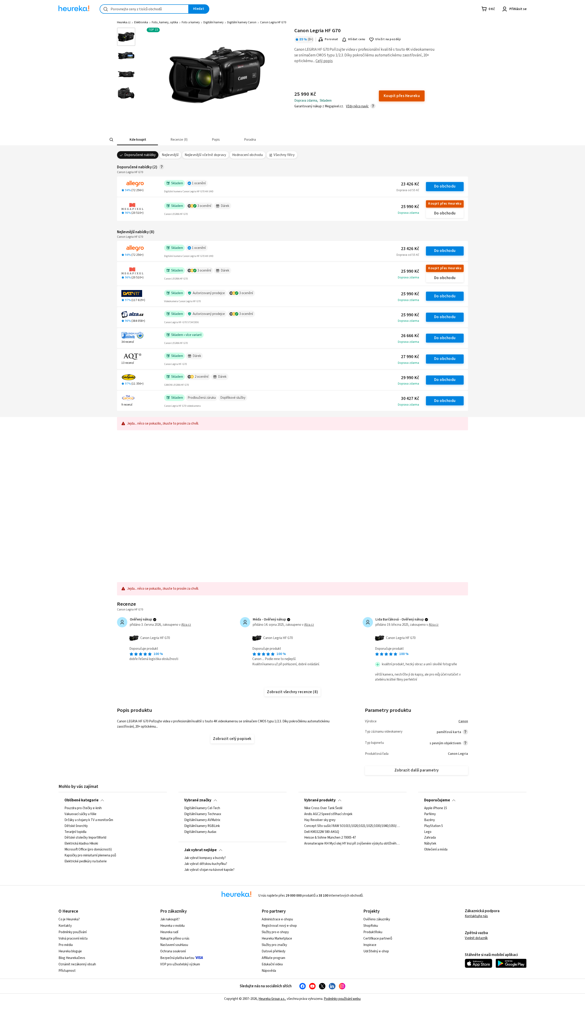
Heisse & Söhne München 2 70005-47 (330, 837)
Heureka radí (169, 932)
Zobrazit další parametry (416, 770)
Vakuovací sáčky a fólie (80, 814)
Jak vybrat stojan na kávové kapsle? (209, 870)
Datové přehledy (273, 951)
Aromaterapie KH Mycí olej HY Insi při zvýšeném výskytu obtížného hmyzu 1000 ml (352, 843)
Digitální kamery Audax (200, 831)
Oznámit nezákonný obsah (77, 964)
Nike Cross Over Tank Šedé (323, 808)
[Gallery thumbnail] (126, 37)
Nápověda (269, 970)
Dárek (225, 205)
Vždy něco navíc (357, 106)
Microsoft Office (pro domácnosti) (88, 849)
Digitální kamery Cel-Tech (202, 808)
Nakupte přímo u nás (174, 938)
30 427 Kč (410, 399)
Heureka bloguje (70, 951)
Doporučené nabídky (140, 155)
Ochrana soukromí (173, 951)
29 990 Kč (410, 378)
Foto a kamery (191, 22)
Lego (427, 831)
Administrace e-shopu (277, 919)
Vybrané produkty (320, 800)
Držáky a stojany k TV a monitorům (88, 820)
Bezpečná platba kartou (177, 958)
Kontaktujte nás (476, 916)
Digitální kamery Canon (241, 22)
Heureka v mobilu (172, 925)
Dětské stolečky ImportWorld (85, 837)
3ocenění (204, 205)
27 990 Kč (410, 357)
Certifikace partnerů (377, 938)
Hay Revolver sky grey (319, 820)
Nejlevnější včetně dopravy (205, 155)
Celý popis (324, 61)
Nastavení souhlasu (174, 945)
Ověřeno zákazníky (376, 919)
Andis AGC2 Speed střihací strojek (328, 814)
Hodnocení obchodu (247, 155)
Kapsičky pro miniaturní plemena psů (90, 855)
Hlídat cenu (356, 39)
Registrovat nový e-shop (279, 925)
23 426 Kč (410, 184)
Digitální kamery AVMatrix (202, 820)
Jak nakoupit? (170, 919)
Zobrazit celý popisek (232, 739)
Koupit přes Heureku (444, 203)
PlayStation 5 (433, 826)
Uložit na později (388, 39)
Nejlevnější (170, 155)
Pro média (65, 945)
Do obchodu (445, 186)
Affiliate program (273, 958)
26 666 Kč (410, 336)
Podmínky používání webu (342, 998)
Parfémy (430, 814)
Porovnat (331, 39)
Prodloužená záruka (202, 397)
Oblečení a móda (435, 849)
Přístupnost (67, 970)
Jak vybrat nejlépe (200, 850)
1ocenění (199, 183)
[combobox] (144, 9)
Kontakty (65, 925)
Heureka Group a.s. (271, 998)
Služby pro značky (274, 945)
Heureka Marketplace (277, 938)
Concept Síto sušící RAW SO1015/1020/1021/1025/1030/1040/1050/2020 (352, 826)
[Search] (111, 140)
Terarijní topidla (75, 831)
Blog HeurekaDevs (71, 958)
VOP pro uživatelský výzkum (180, 964)
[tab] (137, 139)
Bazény (429, 820)
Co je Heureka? (69, 919)
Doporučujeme (437, 800)
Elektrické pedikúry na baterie (85, 861)
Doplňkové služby (232, 397)
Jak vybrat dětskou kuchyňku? (205, 864)
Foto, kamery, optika (165, 22)
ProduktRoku (372, 932)
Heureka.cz (123, 22)
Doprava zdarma (408, 213)
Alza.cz (186, 624)
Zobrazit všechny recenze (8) (292, 692)
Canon (463, 721)
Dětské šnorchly (76, 826)
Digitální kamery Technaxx (202, 814)
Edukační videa (272, 964)
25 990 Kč (410, 207)
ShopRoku (370, 925)
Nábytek (430, 843)
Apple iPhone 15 (435, 808)
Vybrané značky (197, 800)
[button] (137, 140)
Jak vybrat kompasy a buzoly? (205, 858)
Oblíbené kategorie (81, 800)
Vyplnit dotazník (476, 938)
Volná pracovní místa (73, 938)
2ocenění (201, 376)
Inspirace (369, 945)
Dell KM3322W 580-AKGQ (321, 831)
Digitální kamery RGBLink (202, 826)
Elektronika (141, 22)
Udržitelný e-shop (376, 951)
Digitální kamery (213, 22)
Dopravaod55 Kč (407, 190)
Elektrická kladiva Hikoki (81, 843)
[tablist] (265, 139)
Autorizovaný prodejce (209, 293)
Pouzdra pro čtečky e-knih (83, 808)
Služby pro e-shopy (275, 932)
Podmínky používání (72, 932)
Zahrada (430, 837)
